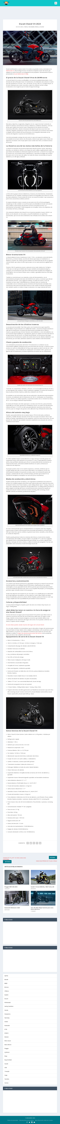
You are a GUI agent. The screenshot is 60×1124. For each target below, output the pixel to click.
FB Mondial (8, 1002)
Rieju (6, 1056)
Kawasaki (7, 1025)
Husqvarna (7, 1014)
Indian (6, 1021)
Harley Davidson (9, 1006)
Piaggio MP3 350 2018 (11, 887)
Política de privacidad (12, 1120)
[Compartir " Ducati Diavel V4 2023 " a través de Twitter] (30, 843)
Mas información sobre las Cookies (44, 1120)
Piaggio (7, 1048)
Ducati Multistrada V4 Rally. (21, 74)
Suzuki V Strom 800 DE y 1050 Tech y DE (42, 887)
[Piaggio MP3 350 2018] (17, 877)
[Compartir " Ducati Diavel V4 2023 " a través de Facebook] (27, 843)
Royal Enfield (8, 1060)
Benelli (6, 979)
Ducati (6, 998)
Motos (26, 27)
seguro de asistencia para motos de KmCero (30, 633)
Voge (6, 1075)
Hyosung (7, 1018)
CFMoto (7, 991)
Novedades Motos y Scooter (36, 27)
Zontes (6, 1083)
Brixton (7, 987)
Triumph (7, 1071)
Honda (6, 1010)
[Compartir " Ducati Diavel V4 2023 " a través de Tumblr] (33, 843)
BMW (6, 983)
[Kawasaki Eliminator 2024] (17, 898)
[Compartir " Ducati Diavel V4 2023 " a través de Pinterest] (37, 843)
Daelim (6, 995)
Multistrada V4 (10, 70)
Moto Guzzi (8, 1040)
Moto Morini (8, 1044)
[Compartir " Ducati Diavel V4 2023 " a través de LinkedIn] (40, 843)
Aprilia (6, 975)
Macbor (7, 1037)
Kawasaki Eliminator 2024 (12, 907)
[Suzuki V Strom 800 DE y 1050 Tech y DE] (43, 877)
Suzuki (6, 1064)
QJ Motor (7, 1052)
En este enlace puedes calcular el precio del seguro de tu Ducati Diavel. (25, 625)
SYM (6, 1067)
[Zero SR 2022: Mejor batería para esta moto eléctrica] (43, 898)
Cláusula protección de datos (26, 1120)
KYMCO (6, 1033)
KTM (6, 1029)
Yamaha (7, 1079)
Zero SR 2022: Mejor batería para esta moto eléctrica (42, 908)
